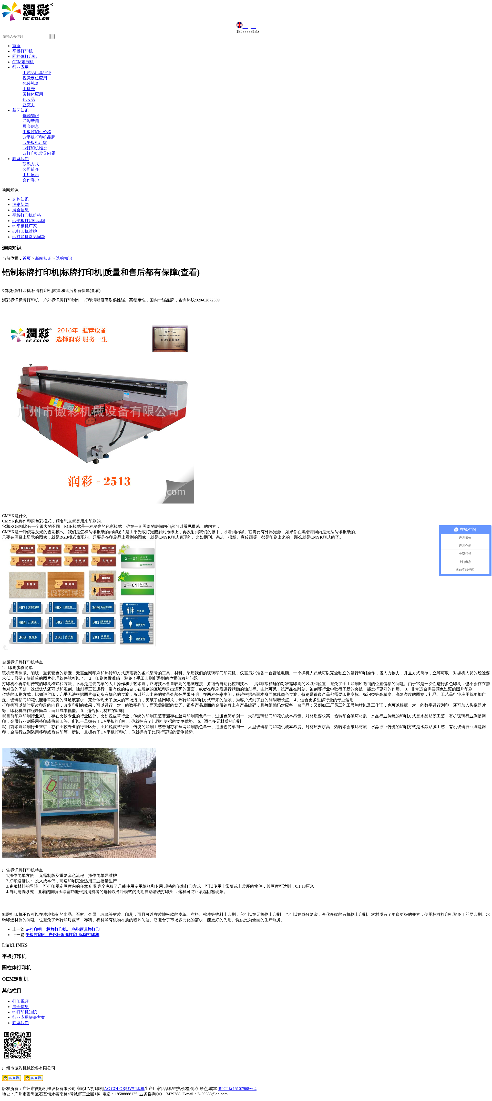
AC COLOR (114, 1088)
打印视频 (20, 1001)
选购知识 (31, 115)
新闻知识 (20, 110)
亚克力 (29, 105)
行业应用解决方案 (28, 1017)
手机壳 (29, 89)
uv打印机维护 (35, 148)
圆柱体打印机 (24, 56)
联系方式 (31, 164)
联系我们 (20, 158)
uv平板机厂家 (35, 142)
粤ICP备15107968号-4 (237, 1088)
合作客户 (31, 180)
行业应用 (20, 67)
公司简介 (31, 169)
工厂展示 (31, 175)
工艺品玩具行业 (37, 72)
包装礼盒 (31, 83)
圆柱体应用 (33, 94)
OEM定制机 (23, 62)
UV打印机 (135, 1088)
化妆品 (29, 99)
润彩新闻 (31, 121)
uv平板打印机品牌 (39, 137)
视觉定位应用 (35, 78)
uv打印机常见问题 (39, 153)
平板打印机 (22, 51)
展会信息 (31, 126)
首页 (16, 46)
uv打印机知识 (24, 1012)
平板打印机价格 (37, 132)
